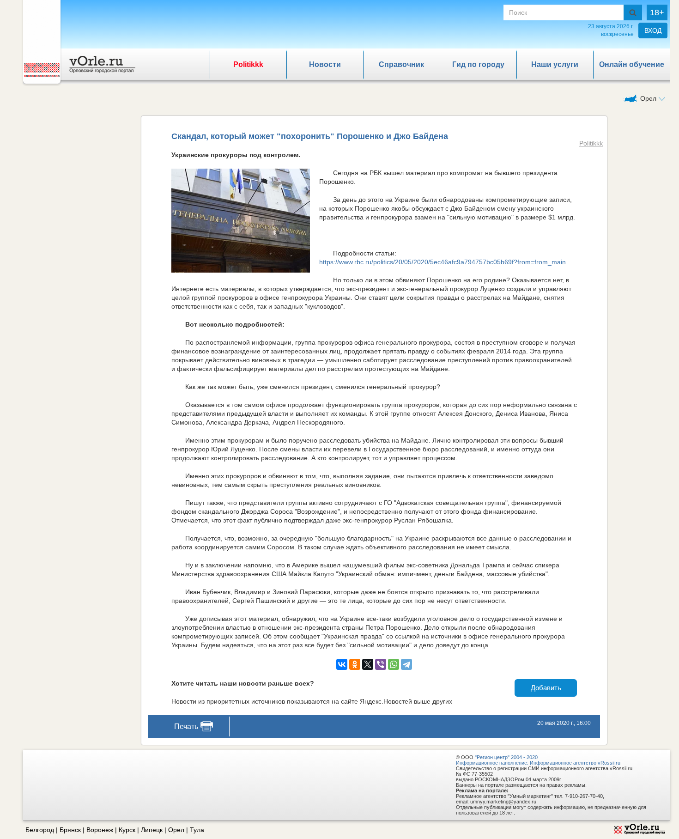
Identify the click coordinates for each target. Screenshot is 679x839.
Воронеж (99, 829)
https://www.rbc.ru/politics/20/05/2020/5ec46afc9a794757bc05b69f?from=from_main (442, 262)
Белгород (39, 829)
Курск (127, 829)
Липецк (152, 829)
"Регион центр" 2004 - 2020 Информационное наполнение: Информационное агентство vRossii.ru (538, 760)
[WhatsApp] (393, 664)
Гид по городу (478, 64)
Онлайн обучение (631, 64)
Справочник (401, 64)
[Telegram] (406, 664)
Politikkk (248, 64)
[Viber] (380, 664)
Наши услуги (554, 64)
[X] (367, 664)
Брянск (70, 829)
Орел (176, 829)
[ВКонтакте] (341, 664)
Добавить (546, 688)
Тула (197, 829)
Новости (325, 64)
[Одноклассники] (354, 664)
